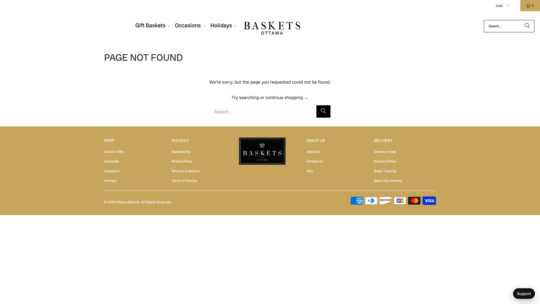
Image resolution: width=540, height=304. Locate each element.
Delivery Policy (385, 161)
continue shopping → (287, 97)
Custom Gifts (114, 151)
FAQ (310, 171)
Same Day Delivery (388, 180)
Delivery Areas (385, 151)
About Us (314, 151)
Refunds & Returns (186, 171)
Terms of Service (184, 180)
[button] (153, 26)
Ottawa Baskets (128, 202)
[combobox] (509, 26)
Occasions (112, 171)
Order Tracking (385, 171)
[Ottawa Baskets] (272, 26)
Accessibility (181, 151)
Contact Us (315, 161)
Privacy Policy (182, 161)
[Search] (527, 26)
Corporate (111, 161)
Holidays (110, 180)
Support (524, 293)
